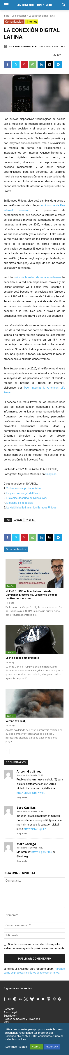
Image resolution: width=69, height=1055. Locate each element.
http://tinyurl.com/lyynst (31, 792)
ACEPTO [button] (36, 1046)
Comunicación (19, 15)
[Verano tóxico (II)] (34, 703)
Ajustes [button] (22, 1046)
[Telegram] (58, 64)
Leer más (11, 1046)
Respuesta (22, 797)
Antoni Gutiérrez (29, 771)
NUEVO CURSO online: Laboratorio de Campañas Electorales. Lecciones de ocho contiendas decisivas (32, 595)
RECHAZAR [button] (52, 1046)
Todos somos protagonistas (23, 488)
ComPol (10, 586)
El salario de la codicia (19, 502)
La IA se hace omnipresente (22, 657)
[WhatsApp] (32, 64)
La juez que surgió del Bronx (23, 493)
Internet (32, 21)
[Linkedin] (41, 64)
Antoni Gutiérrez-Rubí (25, 46)
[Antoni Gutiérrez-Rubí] (6, 46)
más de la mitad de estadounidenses (38, 277)
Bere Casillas (26, 807)
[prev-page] (6, 751)
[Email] (49, 64)
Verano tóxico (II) (16, 721)
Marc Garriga (26, 843)
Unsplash (50, 474)
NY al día (30, 519)
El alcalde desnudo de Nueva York (26, 498)
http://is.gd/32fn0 (41, 852)
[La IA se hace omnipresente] (34, 639)
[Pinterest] (24, 64)
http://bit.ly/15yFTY (35, 829)
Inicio (6, 15)
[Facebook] (7, 64)
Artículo (18, 519)
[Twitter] (16, 64)
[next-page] (12, 751)
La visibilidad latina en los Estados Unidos (31, 507)
